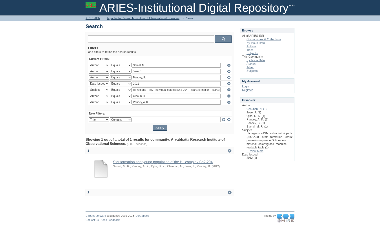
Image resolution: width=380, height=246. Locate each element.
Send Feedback (110, 220)
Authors (251, 46)
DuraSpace (142, 215)
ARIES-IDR (93, 18)
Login (291, 5)
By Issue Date (256, 42)
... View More (255, 151)
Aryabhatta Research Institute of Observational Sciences (143, 18)
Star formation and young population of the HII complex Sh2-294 (163, 162)
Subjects (252, 53)
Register (247, 90)
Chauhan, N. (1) (257, 109)
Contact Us (92, 220)
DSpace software (96, 215)
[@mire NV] (285, 218)
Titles (250, 50)
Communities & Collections (264, 39)
